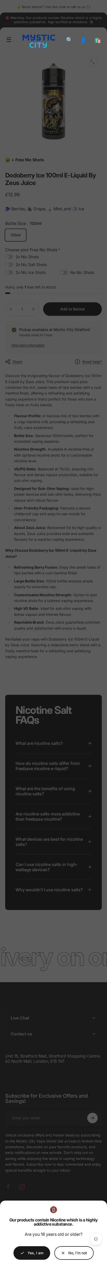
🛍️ (97, 39)
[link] (74, 1253)
